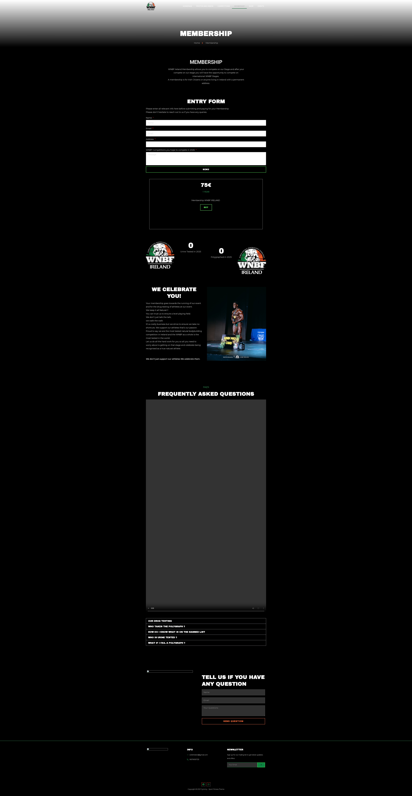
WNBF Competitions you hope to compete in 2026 (170, 150)
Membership (239, 6)
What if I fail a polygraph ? (166, 643)
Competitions (224, 6)
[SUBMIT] (261, 764)
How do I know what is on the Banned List (176, 632)
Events (261, 6)
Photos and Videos (204, 6)
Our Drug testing (160, 621)
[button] (206, 621)
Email (149, 128)
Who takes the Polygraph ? (166, 626)
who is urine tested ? (162, 637)
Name (149, 118)
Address (150, 139)
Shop (251, 6)
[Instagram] (209, 784)
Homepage (187, 6)
